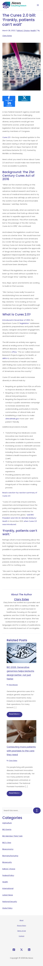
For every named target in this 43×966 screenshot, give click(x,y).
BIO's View (6, 842)
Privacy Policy (21, 925)
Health (33, 30)
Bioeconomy (7, 849)
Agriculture (7, 823)
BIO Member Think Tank (12, 836)
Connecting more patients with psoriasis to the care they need (21, 750)
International (7, 888)
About (21, 920)
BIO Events (6, 829)
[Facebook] (13, 949)
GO (37, 810)
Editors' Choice (23, 30)
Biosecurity (7, 862)
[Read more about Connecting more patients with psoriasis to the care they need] (21, 731)
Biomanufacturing (10, 856)
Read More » (14, 714)
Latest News (7, 895)
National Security (9, 901)
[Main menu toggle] (38, 5)
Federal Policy (8, 875)
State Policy (7, 908)
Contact (21, 936)
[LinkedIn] (29, 949)
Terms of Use (21, 931)
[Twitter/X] (21, 949)
